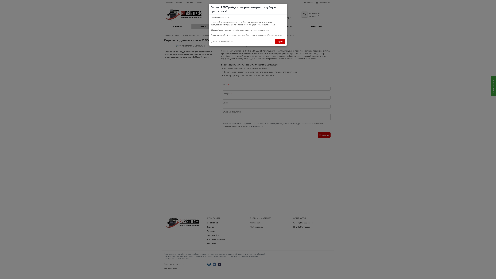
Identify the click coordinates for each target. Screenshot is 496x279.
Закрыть (280, 41)
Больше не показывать (223, 41)
